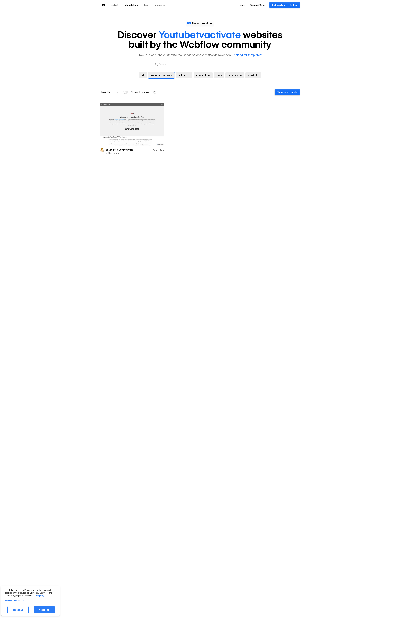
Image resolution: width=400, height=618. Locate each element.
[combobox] (110, 92)
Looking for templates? (247, 55)
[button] (115, 5)
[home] (103, 5)
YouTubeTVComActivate (119, 149)
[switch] (125, 92)
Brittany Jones (113, 153)
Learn (147, 5)
